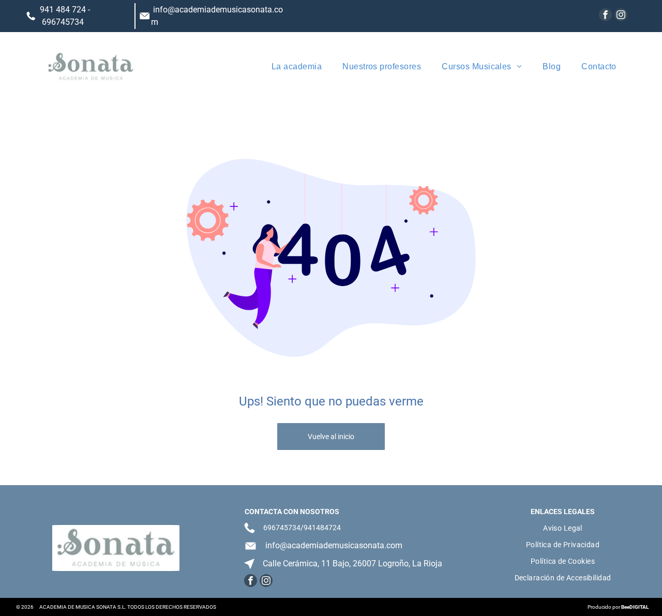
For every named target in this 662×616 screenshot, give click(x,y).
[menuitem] (296, 66)
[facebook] (605, 16)
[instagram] (620, 16)
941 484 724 (63, 9)
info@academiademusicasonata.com (333, 545)
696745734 (63, 22)
